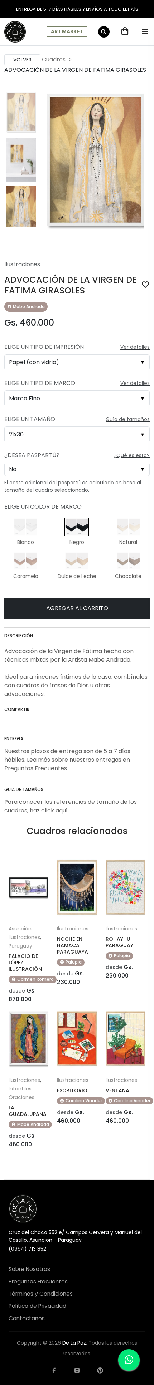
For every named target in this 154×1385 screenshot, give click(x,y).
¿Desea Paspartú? (31, 455)
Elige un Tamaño (29, 419)
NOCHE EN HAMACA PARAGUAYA (72, 945)
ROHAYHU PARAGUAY (119, 942)
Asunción (20, 928)
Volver (22, 59)
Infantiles (20, 1089)
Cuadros (54, 59)
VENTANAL (118, 1090)
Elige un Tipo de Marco (39, 383)
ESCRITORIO (72, 1090)
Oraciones (21, 1097)
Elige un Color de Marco (43, 507)
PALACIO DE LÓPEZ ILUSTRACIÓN (25, 962)
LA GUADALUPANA (28, 1110)
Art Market (67, 31)
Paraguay (20, 946)
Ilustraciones (22, 264)
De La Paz (74, 1342)
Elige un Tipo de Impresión (44, 347)
